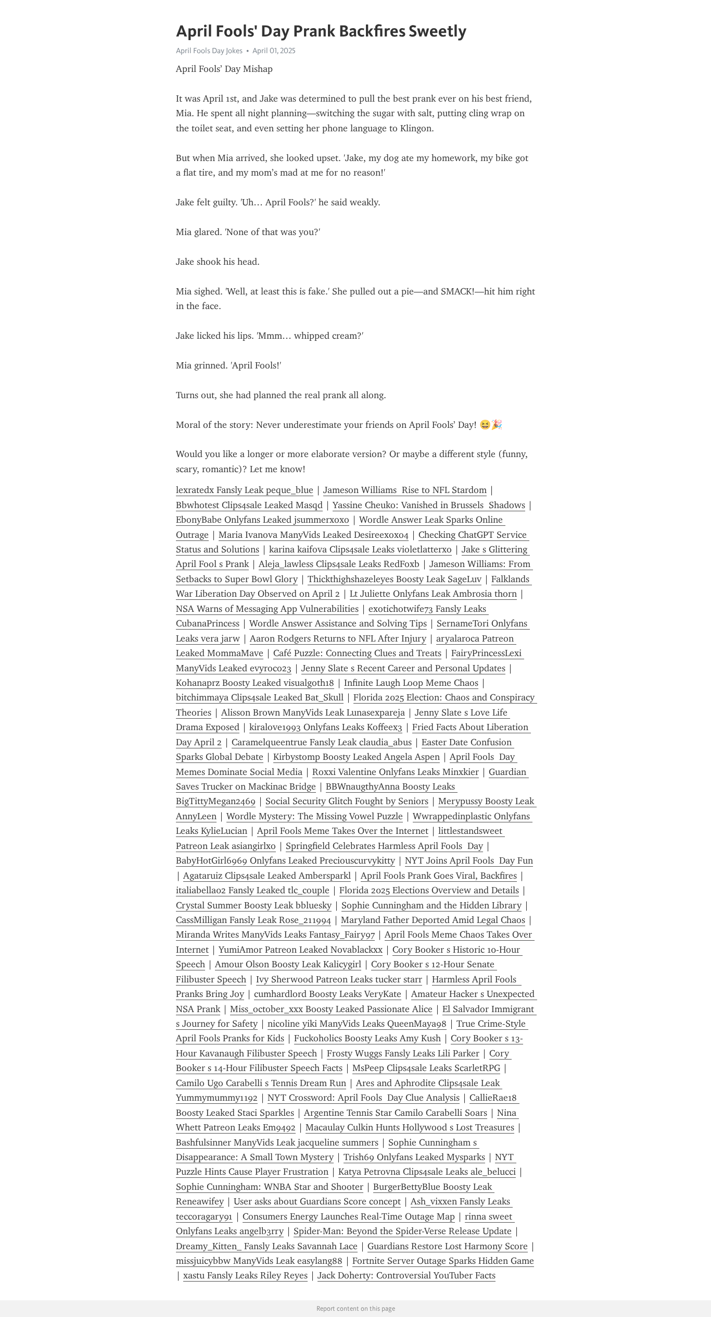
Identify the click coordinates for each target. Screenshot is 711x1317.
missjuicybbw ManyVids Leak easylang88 (259, 1260)
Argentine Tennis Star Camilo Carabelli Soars (395, 1112)
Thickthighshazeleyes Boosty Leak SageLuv (394, 579)
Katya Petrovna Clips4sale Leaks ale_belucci (427, 1171)
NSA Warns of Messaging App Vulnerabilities (267, 608)
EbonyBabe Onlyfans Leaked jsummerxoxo (262, 519)
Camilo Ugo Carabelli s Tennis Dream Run (261, 1083)
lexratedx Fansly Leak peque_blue (244, 490)
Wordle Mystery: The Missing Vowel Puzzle (314, 816)
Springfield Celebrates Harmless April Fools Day (384, 846)
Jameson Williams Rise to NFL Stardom (405, 490)
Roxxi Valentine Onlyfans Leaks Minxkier (395, 772)
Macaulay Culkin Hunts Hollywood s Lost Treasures (410, 1127)
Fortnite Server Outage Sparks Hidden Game (443, 1260)
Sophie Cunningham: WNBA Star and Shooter (269, 1186)
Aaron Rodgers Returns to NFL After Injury (338, 638)
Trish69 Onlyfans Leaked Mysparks (414, 1157)
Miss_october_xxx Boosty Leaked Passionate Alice (331, 1009)
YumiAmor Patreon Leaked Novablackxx (301, 949)
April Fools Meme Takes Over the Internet (342, 830)
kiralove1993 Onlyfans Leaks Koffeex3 (325, 727)
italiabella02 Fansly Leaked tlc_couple (252, 890)
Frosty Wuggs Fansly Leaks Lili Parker (403, 1053)
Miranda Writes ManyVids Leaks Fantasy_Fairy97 (275, 934)
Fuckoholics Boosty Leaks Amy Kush (367, 1038)
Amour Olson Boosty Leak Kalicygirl (288, 964)
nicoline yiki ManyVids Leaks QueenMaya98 (357, 1023)
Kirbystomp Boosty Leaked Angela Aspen (356, 756)
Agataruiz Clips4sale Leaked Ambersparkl (267, 875)
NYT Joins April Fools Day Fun (469, 860)
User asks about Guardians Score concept (317, 1201)
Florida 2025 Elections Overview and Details (429, 890)
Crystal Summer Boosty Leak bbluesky (254, 905)
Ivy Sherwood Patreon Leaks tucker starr (339, 979)
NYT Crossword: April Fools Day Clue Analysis (364, 1097)
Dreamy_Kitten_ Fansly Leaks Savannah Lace (267, 1246)
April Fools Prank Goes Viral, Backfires (439, 875)
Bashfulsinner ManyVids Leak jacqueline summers (277, 1142)
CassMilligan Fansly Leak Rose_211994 (253, 920)
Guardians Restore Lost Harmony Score (447, 1246)
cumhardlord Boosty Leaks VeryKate (327, 994)
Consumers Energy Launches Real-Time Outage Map (349, 1216)
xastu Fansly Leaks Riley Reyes (245, 1275)
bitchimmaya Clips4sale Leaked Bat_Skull (260, 697)
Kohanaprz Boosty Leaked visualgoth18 (255, 682)
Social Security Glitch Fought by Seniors (346, 801)
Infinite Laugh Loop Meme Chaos (411, 682)
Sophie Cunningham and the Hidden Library (431, 905)
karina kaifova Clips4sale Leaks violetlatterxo (360, 549)
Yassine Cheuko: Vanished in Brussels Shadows (429, 505)
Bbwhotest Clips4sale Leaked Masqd (249, 505)
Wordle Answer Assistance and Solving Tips (338, 623)
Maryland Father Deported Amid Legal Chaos (433, 920)
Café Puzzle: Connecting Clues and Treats (357, 653)
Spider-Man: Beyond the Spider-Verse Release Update (403, 1231)
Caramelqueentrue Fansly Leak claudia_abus (322, 742)
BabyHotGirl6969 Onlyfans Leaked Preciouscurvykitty (285, 860)
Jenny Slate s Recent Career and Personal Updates (403, 668)
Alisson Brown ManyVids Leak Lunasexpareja (313, 712)
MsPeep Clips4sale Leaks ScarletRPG (426, 1068)
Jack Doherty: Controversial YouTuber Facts (407, 1275)
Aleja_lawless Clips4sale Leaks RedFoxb (339, 564)
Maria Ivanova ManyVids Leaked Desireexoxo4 (314, 534)
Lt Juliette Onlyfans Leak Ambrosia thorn (433, 593)
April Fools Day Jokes (209, 50)
